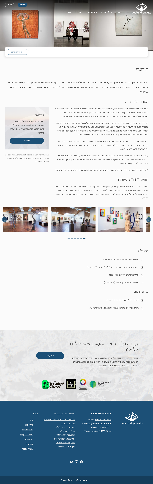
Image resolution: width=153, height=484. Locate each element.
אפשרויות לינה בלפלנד (66, 435)
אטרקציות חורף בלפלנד (65, 427)
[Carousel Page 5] (72, 238)
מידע (68, 12)
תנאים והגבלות (81, 480)
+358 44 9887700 (103, 419)
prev (148, 219)
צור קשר (22, 5)
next (4, 219)
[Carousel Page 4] (75, 238)
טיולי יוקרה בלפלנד (67, 431)
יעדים (118, 12)
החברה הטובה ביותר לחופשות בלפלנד (59, 419)
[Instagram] (76, 462)
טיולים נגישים (27, 429)
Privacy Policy (67, 480)
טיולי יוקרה (29, 425)
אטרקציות (92, 12)
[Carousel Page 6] (69, 238)
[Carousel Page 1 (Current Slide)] (84, 238)
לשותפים (29, 444)
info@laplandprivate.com (99, 423)
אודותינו (78, 12)
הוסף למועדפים (16, 52)
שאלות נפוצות (27, 449)
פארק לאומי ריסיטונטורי (65, 442)
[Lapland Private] (141, 8)
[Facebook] (81, 462)
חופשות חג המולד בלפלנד (64, 438)
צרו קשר (27, 141)
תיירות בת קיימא (26, 434)
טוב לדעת (29, 439)
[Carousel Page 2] (81, 238)
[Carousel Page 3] (78, 238)
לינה (31, 420)
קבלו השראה (106, 12)
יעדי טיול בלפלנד (68, 423)
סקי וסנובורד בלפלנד (66, 446)
